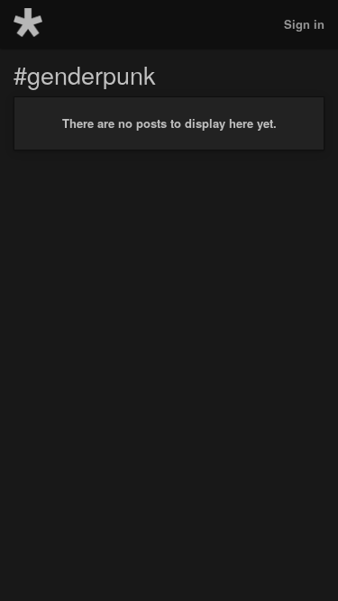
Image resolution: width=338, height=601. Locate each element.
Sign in (304, 23)
